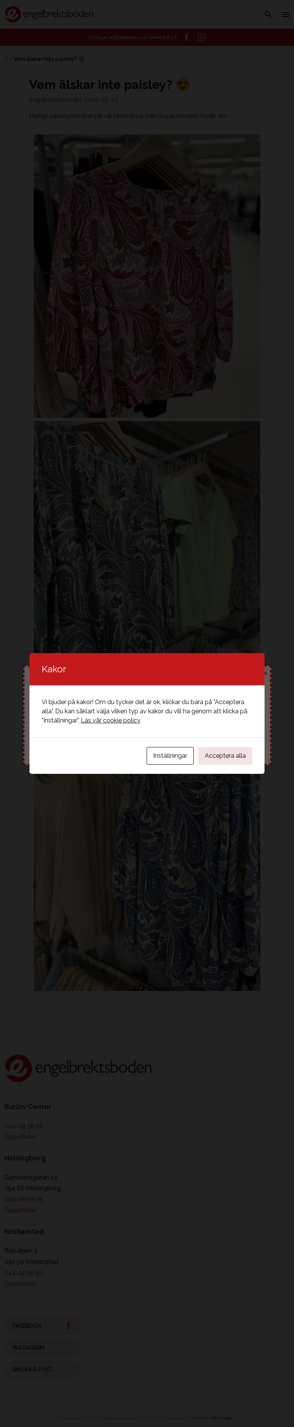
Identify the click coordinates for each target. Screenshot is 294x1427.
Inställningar (170, 755)
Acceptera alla (225, 755)
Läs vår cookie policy (110, 720)
